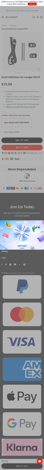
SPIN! (22, 246)
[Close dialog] (43, 221)
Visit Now (32, 4)
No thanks (22, 248)
